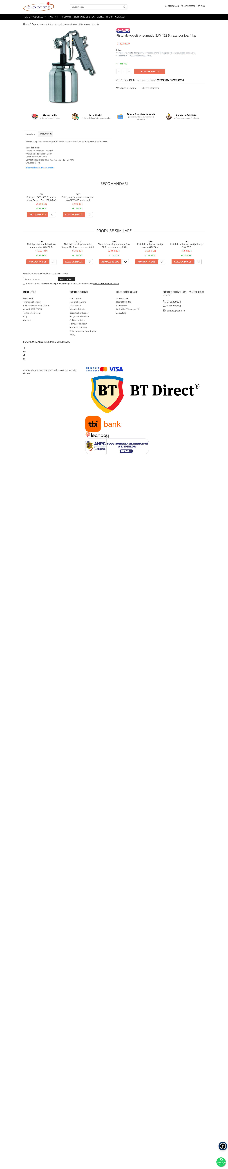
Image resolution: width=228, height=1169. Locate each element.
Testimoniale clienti (32, 312)
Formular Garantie (78, 327)
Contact (120, 16)
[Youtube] (24, 351)
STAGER (77, 241)
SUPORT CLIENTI (79, 291)
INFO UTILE (29, 291)
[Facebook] (24, 347)
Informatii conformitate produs (40, 167)
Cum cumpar (76, 298)
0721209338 (173, 306)
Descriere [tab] (30, 134)
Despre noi (28, 298)
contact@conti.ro (175, 310)
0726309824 (173, 301)
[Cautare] (124, 6)
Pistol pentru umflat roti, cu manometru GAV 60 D (41, 246)
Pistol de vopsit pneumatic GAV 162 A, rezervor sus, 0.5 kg (114, 246)
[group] (67, 67)
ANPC (72, 334)
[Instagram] (24, 358)
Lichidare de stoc (84, 16)
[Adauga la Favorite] (52, 214)
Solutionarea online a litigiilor (83, 331)
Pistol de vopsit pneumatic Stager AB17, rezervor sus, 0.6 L (77, 246)
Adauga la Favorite (127, 87)
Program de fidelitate (79, 316)
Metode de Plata (77, 309)
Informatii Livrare (78, 301)
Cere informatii (151, 87)
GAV (41, 194)
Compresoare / (40, 24)
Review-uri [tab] (45, 133)
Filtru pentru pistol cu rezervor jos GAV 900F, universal (78, 199)
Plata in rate (75, 305)
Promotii (66, 16)
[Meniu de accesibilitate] (223, 1146)
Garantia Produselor (79, 312)
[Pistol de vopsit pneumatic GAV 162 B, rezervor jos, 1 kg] (67, 67)
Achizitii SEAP (104, 16)
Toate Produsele (33, 16)
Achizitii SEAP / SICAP (32, 309)
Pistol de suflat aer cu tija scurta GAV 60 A (150, 246)
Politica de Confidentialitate (106, 283)
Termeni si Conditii (31, 301)
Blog (25, 316)
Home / (27, 24)
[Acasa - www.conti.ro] (38, 6)
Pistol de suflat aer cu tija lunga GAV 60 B (186, 246)
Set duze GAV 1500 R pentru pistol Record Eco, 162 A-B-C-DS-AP (41, 199)
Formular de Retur (78, 323)
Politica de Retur (77, 320)
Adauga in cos (150, 71)
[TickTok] (24, 355)
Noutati (53, 16)
